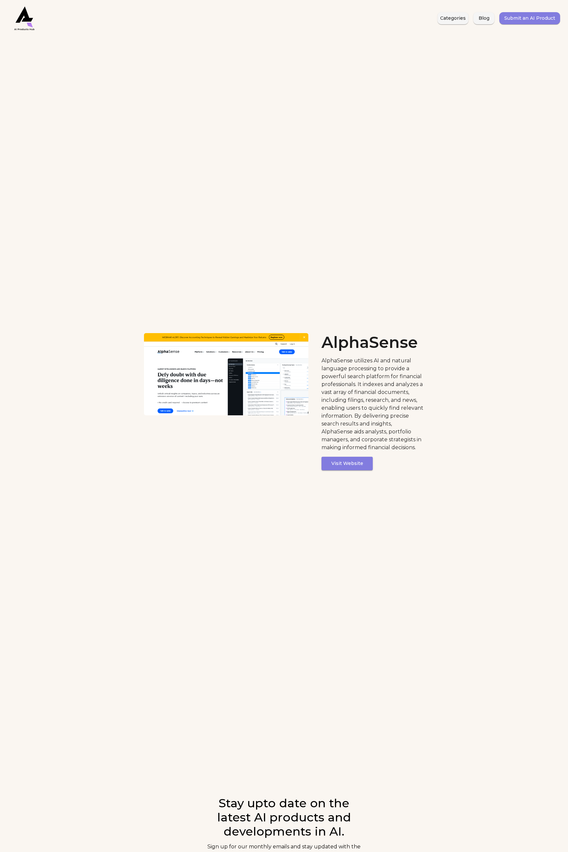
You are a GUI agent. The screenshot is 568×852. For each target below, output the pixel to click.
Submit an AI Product (529, 18)
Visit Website (347, 463)
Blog (484, 18)
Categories (453, 18)
